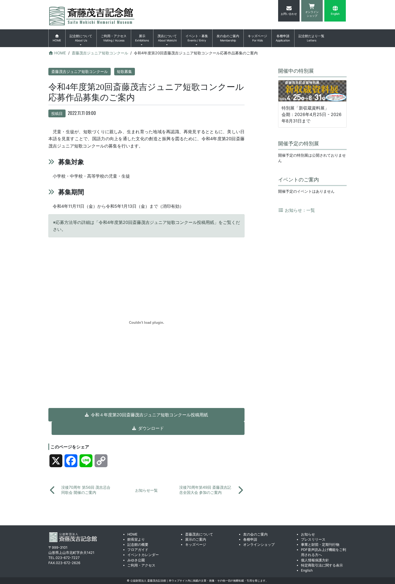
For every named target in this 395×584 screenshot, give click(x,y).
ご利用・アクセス (114, 38)
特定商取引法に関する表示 (322, 565)
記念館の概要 (137, 545)
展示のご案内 (195, 539)
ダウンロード (151, 428)
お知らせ (308, 534)
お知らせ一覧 (146, 490)
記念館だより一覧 (311, 38)
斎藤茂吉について (199, 534)
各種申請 (283, 38)
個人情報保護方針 (315, 560)
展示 (142, 38)
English (307, 570)
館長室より (136, 539)
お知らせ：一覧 (299, 210)
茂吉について (167, 38)
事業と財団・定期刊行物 (320, 545)
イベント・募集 (196, 38)
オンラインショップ (259, 545)
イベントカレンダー (143, 555)
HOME (132, 534)
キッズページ (257, 38)
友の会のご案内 (228, 38)
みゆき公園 (136, 560)
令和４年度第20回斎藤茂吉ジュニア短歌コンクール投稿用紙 (149, 414)
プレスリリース (313, 539)
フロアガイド (137, 550)
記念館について (81, 38)
